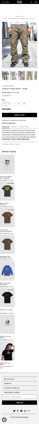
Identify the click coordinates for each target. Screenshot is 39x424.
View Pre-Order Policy (8, 123)
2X (24, 103)
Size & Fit (14, 126)
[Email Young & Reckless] (28, 411)
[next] (35, 76)
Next (23, 16)
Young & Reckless (22, 417)
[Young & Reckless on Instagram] (25, 411)
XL (19, 103)
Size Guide (6, 109)
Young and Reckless (8, 86)
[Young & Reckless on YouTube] (21, 411)
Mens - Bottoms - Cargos (12, 144)
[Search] (32, 2)
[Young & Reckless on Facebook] (17, 411)
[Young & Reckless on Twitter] (10, 411)
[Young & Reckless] (19, 2)
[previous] (4, 76)
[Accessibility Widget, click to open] (4, 420)
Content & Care (24, 126)
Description (6, 126)
